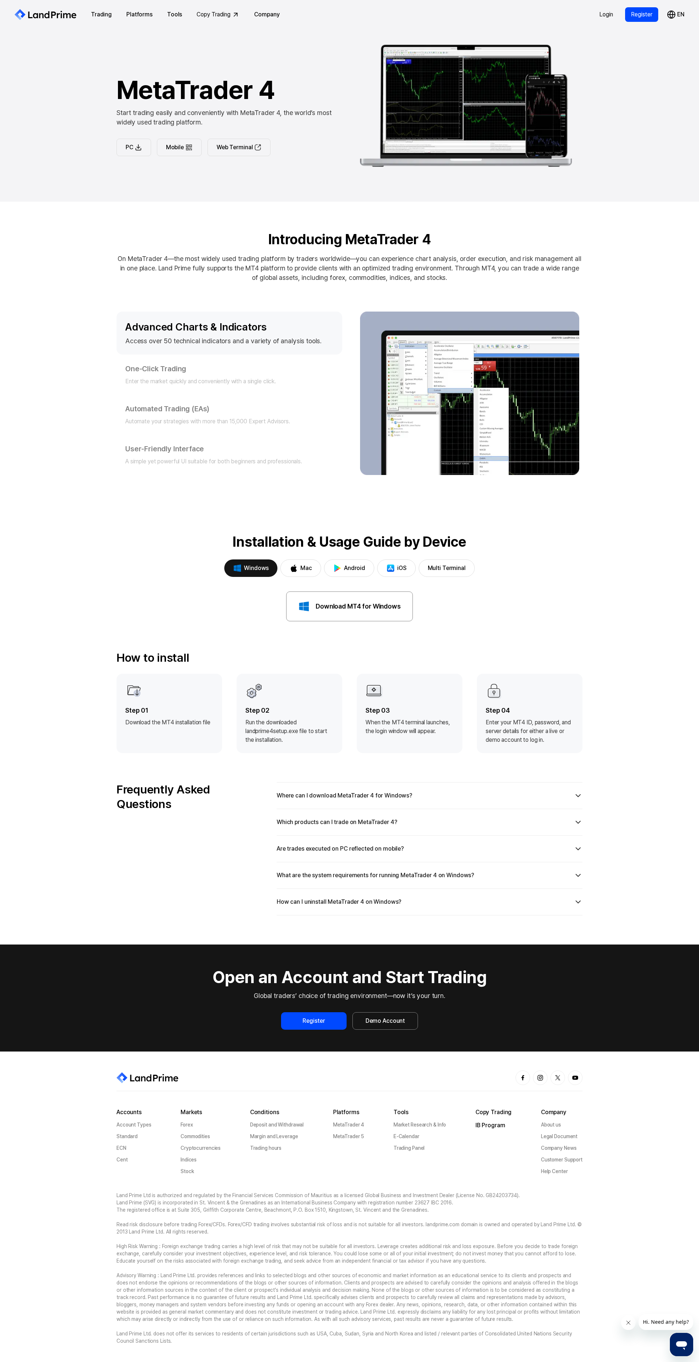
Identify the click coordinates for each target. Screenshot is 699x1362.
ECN (121, 1148)
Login (606, 14)
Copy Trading (213, 14)
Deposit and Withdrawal (277, 1125)
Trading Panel (409, 1148)
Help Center (554, 1171)
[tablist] (349, 568)
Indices (189, 1160)
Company (267, 14)
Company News (559, 1148)
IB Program (490, 1125)
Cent (122, 1160)
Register (641, 14)
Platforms (139, 14)
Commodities (195, 1136)
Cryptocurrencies (201, 1148)
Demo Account (385, 1020)
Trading (101, 14)
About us (551, 1125)
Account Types (133, 1125)
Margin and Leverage (274, 1136)
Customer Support (561, 1160)
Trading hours (266, 1148)
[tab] (250, 568)
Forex (187, 1125)
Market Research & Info (420, 1125)
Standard (127, 1136)
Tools (174, 14)
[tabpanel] (349, 753)
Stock (187, 1171)
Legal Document (559, 1136)
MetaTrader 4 (348, 1125)
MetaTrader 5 (348, 1136)
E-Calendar (406, 1136)
